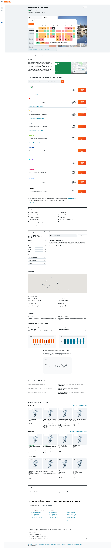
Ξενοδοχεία (36, 544)
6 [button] (53, 28)
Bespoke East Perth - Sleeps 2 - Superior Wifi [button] (64, 471)
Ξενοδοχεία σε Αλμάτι (35, 515)
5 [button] (57, 31)
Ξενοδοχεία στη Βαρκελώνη (36, 512)
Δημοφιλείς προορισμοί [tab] (34, 505)
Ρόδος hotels (69, 519)
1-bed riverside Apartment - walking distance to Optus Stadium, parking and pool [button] (65, 420)
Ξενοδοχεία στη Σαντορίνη (72, 514)
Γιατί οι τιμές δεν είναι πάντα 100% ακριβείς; (38, 538)
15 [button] (39, 33)
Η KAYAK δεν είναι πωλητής (35, 534)
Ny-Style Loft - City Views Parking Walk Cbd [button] (79, 420)
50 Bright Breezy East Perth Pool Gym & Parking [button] (79, 471)
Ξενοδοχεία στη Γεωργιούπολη (36, 517)
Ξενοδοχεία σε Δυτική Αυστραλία (67, 544)
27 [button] (53, 36)
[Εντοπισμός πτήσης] (1, 16)
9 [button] (42, 31)
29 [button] (39, 39)
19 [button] (50, 33)
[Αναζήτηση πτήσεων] (1, 5)
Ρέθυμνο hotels (69, 520)
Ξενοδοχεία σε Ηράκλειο (53, 515)
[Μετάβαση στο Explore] (1, 13)
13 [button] (53, 31)
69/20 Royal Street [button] (32, 419)
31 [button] (71, 39)
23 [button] (42, 36)
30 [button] (42, 39)
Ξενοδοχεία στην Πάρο (53, 512)
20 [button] (53, 33)
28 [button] (36, 39)
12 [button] (50, 31)
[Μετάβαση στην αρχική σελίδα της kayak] (7, 1)
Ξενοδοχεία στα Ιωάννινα (35, 514)
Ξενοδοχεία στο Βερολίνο (53, 517)
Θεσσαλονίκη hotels (52, 519)
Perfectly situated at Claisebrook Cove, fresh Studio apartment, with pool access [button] (49, 420)
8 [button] (39, 31)
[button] (2, 2)
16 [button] (42, 33)
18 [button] (48, 33)
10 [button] (45, 31)
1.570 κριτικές (38, 10)
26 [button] (50, 36)
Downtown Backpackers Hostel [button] (34, 446)
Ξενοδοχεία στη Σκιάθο (71, 515)
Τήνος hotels (33, 520)
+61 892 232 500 (31, 13)
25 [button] (48, 36)
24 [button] (45, 36)
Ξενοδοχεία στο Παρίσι (53, 514)
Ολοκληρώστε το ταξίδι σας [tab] (46, 505)
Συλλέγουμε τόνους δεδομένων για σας (38, 536)
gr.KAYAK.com (30, 544)
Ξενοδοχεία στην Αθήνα (71, 517)
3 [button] (45, 28)
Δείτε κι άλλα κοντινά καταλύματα (80, 405)
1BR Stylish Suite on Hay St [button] (48, 470)
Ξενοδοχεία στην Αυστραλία (55, 544)
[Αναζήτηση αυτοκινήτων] (1, 10)
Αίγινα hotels (51, 520)
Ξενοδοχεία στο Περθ (77, 544)
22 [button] (39, 36)
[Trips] (1, 19)
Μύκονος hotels (34, 519)
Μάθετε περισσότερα (71, 198)
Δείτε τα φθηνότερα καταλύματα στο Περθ (78, 431)
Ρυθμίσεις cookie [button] (31, 202)
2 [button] (42, 28)
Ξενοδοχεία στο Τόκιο (71, 512)
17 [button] (45, 33)
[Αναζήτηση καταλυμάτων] (1, 8)
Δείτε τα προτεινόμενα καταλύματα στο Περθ (78, 456)
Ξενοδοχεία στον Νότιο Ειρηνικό (44, 544)
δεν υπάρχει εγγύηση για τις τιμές (53, 530)
